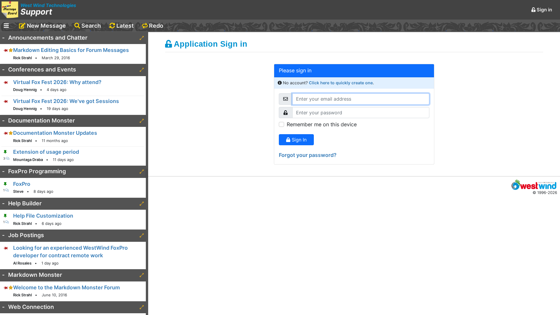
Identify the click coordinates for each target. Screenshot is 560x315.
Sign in (544, 10)
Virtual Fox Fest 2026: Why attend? (57, 82)
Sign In (298, 140)
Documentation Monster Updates (55, 133)
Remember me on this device (322, 124)
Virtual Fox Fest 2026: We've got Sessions (66, 101)
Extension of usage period (46, 152)
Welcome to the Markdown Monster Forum (66, 287)
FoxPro (21, 184)
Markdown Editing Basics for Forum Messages (71, 50)
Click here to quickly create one (341, 82)
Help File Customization (43, 216)
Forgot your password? (308, 155)
